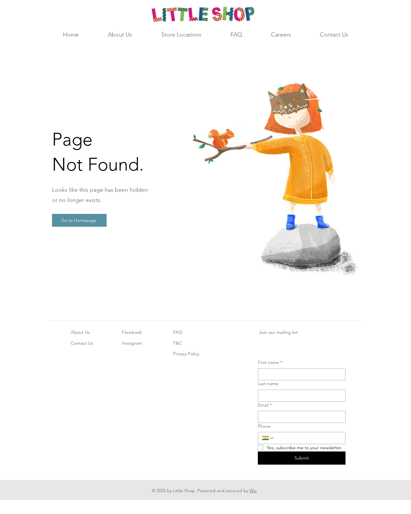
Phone (264, 426)
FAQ (177, 332)
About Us (80, 332)
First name (270, 362)
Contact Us (82, 343)
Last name (268, 383)
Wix (253, 490)
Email (265, 405)
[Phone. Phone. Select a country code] (268, 438)
